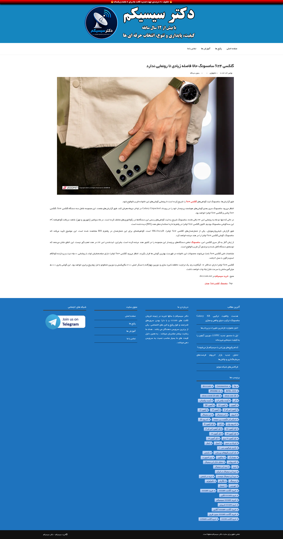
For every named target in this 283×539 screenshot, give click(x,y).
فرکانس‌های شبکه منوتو (227, 367)
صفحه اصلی (232, 49)
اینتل (208, 443)
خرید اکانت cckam (208, 519)
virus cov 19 (230, 396)
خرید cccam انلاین (228, 495)
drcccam (207, 386)
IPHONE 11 (215, 391)
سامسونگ (195, 242)
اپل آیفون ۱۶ (216, 434)
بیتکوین (221, 457)
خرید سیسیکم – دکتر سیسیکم (54, 535)
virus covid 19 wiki (210, 396)
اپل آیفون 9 (208, 424)
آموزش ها (205, 49)
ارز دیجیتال (206, 415)
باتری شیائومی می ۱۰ (227, 448)
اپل (220, 424)
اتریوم (233, 415)
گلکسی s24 (214, 284)
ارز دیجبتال (221, 415)
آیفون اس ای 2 (230, 410)
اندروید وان (231, 424)
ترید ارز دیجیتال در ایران (226, 472)
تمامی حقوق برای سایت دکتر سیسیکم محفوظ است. (221, 534)
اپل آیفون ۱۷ (213, 438)
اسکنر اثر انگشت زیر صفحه (225, 419)
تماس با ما (191, 49)
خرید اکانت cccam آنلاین (224, 509)
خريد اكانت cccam (227, 490)
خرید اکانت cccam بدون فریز (222, 514)
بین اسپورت (207, 457)
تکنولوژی (213, 73)
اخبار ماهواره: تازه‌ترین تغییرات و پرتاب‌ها (219, 328)
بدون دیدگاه (194, 73)
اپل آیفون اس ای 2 (213, 429)
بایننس (207, 453)
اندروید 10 (204, 419)
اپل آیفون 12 (231, 429)
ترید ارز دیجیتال (221, 467)
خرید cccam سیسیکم (226, 500)
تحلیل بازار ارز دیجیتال (214, 462)
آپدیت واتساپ (205, 400)
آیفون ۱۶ (202, 410)
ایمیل (218, 443)
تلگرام (222, 481)
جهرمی (233, 486)
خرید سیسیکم (221, 276)
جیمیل (222, 486)
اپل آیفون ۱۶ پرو (229, 438)
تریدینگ (233, 481)
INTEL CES (231, 391)
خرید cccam (207, 490)
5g (235, 386)
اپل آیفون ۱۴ (231, 434)
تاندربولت (232, 462)
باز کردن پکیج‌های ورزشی (225, 453)
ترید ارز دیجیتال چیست (226, 476)
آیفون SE (209, 405)
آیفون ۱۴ (215, 410)
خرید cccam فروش (227, 505)
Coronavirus (222, 386)
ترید (234, 467)
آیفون (233, 405)
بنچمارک (232, 457)
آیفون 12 (221, 405)
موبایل (207, 284)
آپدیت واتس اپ (222, 400)
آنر (235, 400)
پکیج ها (218, 49)
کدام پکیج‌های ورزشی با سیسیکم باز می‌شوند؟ (217, 347)
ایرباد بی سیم (230, 443)
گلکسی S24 (191, 202)
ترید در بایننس (206, 476)
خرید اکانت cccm (229, 519)
